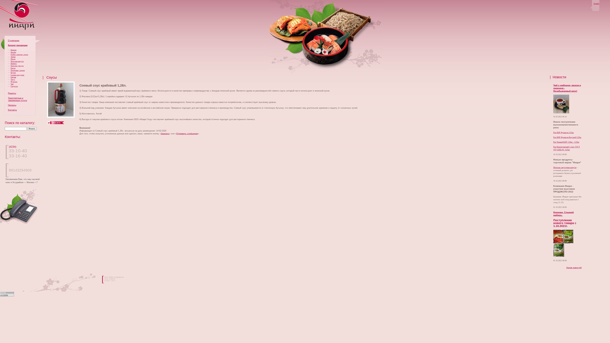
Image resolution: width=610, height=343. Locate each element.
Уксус (13, 79)
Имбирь (14, 63)
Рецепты (12, 93)
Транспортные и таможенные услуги (17, 99)
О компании (13, 40)
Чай (12, 84)
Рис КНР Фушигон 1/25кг (563, 132)
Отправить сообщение (187, 133)
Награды (12, 105)
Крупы (13, 73)
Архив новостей (574, 267)
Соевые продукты (17, 75)
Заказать (165, 133)
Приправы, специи (18, 70)
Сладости (14, 86)
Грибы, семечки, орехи (19, 54)
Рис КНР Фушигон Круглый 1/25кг (567, 137)
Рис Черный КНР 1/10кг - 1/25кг (566, 142)
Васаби (13, 52)
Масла (13, 59)
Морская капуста (17, 61)
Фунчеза (14, 82)
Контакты (12, 110)
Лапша (13, 57)
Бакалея (13, 50)
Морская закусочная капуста (564, 167)
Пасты (13, 68)
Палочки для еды (17, 66)
